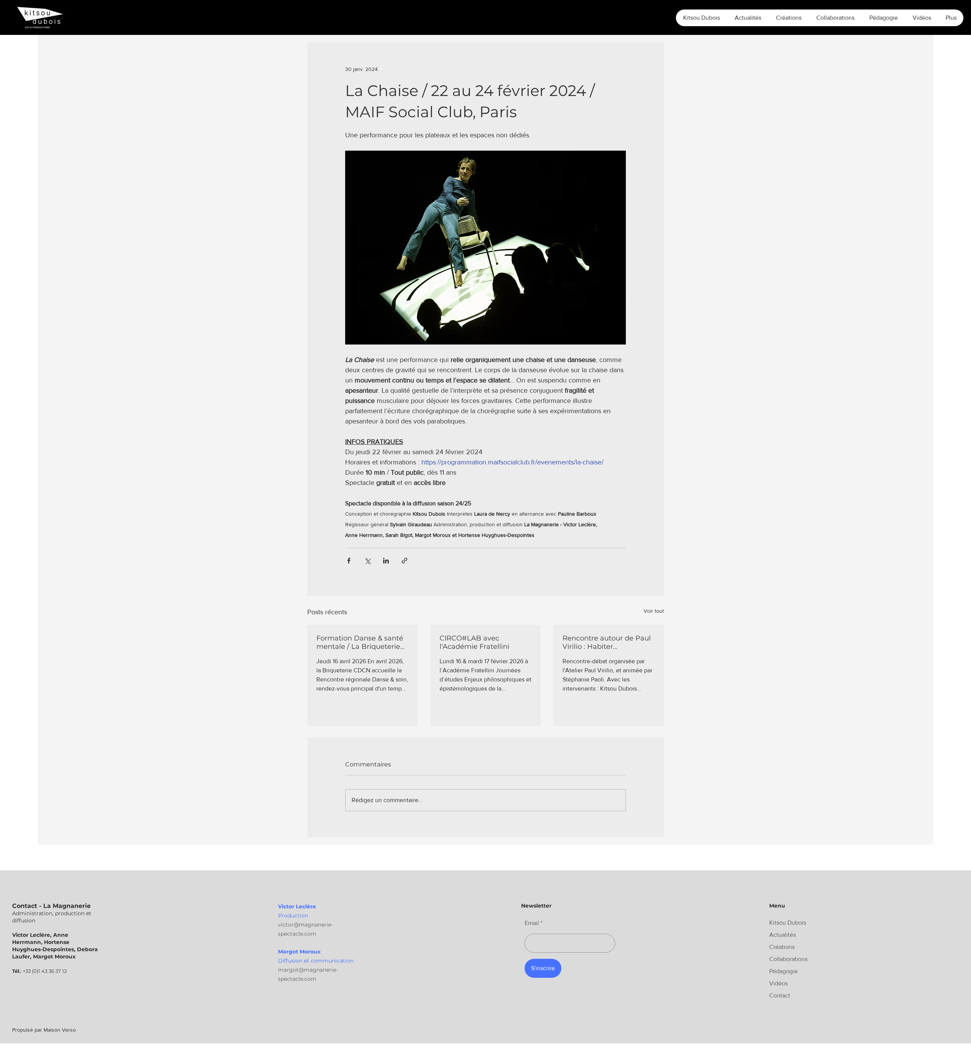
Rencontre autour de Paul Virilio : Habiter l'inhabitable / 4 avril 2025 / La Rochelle (608, 642)
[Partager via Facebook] (348, 560)
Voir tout (654, 611)
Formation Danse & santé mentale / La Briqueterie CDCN (359, 642)
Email (532, 923)
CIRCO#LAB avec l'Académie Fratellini (474, 642)
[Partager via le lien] (404, 560)
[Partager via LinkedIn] (386, 560)
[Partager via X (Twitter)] (367, 560)
